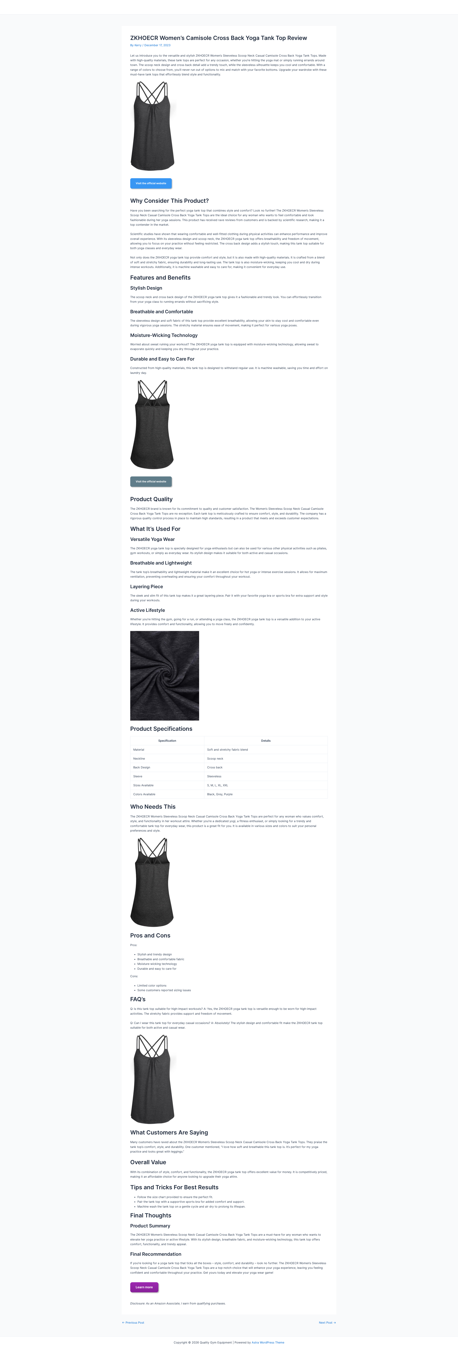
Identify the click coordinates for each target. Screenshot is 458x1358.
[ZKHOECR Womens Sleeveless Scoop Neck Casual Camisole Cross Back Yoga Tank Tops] (153, 126)
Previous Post (133, 1322)
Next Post (327, 1322)
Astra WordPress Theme (268, 1342)
